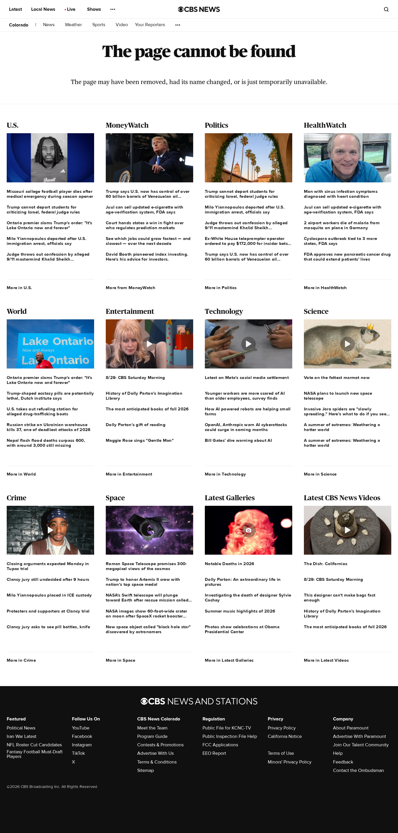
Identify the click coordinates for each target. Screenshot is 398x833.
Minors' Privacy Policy (289, 762)
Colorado (18, 25)
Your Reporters (150, 25)
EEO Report (214, 753)
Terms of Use (281, 753)
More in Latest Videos (326, 660)
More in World (21, 474)
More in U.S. (19, 287)
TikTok (78, 753)
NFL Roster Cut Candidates (34, 745)
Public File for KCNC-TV (226, 728)
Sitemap (145, 770)
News (49, 25)
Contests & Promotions (160, 745)
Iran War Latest (21, 736)
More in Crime (21, 660)
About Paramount (351, 728)
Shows (94, 9)
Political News (21, 728)
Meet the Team (152, 728)
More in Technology (225, 474)
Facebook (82, 736)
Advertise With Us (155, 753)
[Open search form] (386, 9)
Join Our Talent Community (361, 745)
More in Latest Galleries (229, 660)
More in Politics (221, 287)
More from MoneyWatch (130, 287)
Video (122, 25)
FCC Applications (220, 745)
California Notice (285, 736)
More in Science (320, 474)
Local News (44, 9)
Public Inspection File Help (229, 736)
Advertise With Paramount (359, 736)
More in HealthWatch (325, 287)
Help (338, 753)
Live (72, 9)
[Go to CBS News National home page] (199, 9)
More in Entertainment (129, 474)
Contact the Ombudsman (358, 770)
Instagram (82, 745)
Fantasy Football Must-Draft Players (35, 754)
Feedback (343, 762)
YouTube (80, 728)
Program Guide (152, 736)
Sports (99, 25)
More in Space (120, 660)
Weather (74, 25)
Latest (16, 9)
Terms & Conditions (157, 762)
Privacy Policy (282, 728)
